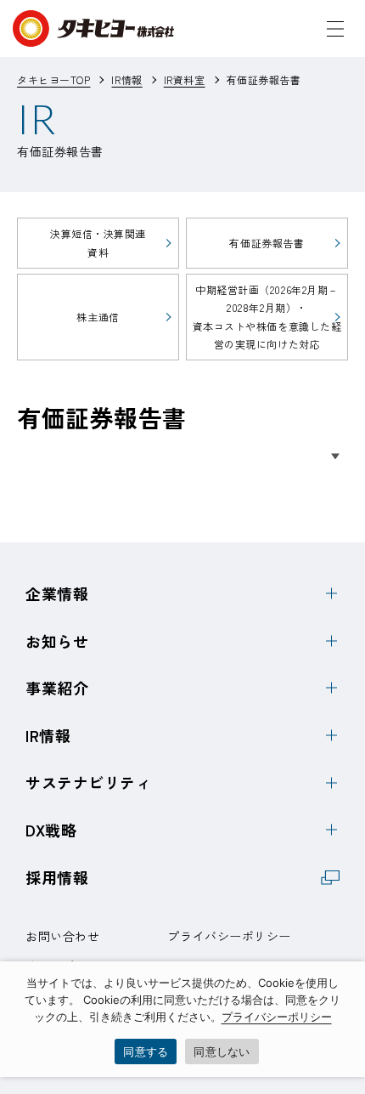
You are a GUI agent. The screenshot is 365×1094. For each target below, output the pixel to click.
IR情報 (47, 735)
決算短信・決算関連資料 (98, 242)
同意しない (222, 1051)
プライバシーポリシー (229, 935)
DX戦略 (50, 830)
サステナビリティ (88, 782)
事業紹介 (56, 688)
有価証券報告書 (266, 242)
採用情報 (56, 877)
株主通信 (97, 316)
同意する (145, 1051)
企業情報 (56, 593)
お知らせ (56, 641)
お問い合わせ (62, 935)
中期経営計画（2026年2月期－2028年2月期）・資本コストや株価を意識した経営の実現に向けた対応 (267, 317)
